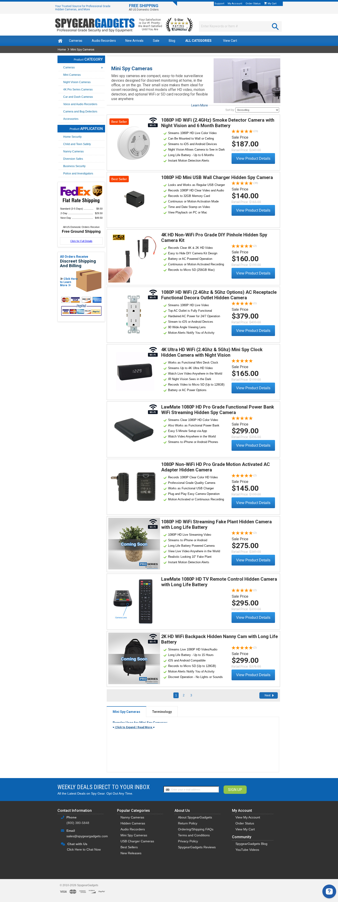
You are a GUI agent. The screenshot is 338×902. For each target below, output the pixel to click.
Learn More (199, 105)
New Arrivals (134, 40)
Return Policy (187, 823)
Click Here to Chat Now (84, 849)
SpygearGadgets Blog (251, 844)
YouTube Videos (247, 850)
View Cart (230, 40)
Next (268, 695)
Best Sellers (129, 847)
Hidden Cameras (132, 823)
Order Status (253, 3)
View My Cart (245, 829)
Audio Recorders (104, 40)
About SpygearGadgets (195, 817)
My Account (235, 3)
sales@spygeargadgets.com (87, 836)
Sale (156, 40)
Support (219, 3)
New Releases (130, 853)
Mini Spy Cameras (133, 835)
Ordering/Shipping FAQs (195, 829)
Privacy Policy (188, 841)
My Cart (272, 3)
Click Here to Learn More (69, 282)
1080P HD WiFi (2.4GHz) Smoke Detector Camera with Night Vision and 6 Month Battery (217, 122)
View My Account (247, 817)
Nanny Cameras (132, 817)
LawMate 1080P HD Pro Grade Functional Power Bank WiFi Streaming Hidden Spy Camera (217, 409)
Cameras (75, 40)
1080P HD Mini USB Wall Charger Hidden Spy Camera (217, 177)
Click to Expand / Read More (134, 727)
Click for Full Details (81, 241)
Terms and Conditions (194, 835)
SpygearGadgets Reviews (197, 847)
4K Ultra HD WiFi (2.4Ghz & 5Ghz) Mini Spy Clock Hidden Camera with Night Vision (212, 352)
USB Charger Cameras (137, 841)
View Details (134, 142)
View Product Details (253, 158)
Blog (172, 40)
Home (62, 49)
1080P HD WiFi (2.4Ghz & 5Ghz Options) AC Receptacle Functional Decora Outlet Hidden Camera (219, 294)
